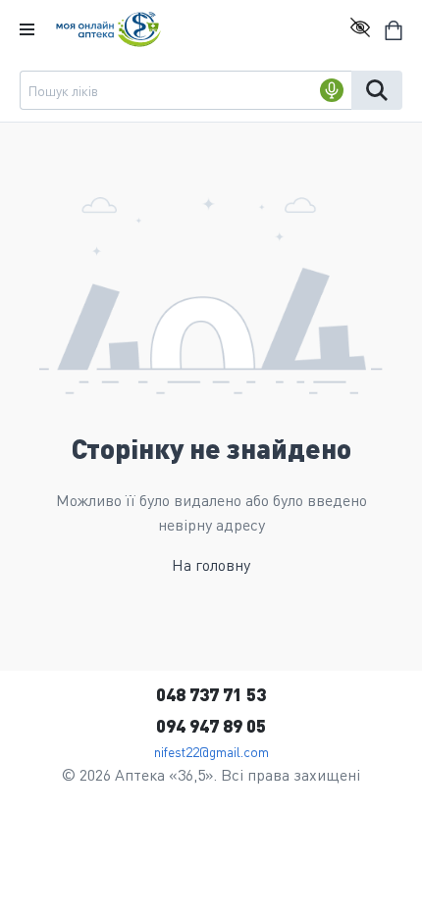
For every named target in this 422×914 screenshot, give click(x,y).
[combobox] (185, 90)
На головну (211, 564)
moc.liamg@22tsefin (211, 751)
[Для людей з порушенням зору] (360, 29)
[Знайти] (376, 90)
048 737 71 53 (211, 694)
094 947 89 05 (211, 725)
